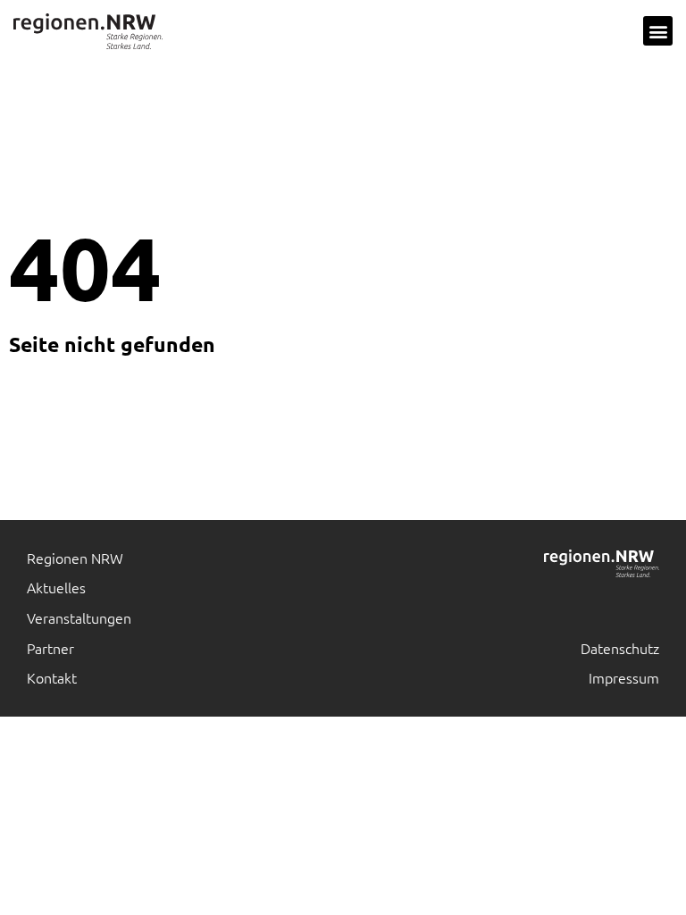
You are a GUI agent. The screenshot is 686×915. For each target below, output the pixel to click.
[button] (658, 31)
